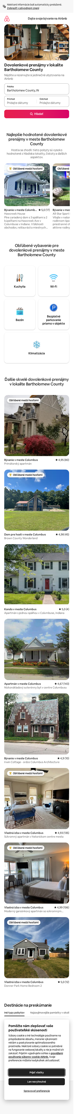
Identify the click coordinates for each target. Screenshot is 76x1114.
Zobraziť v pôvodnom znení (23, 8)
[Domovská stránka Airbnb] (7, 18)
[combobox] (36, 90)
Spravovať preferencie (37, 1091)
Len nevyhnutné (36, 1081)
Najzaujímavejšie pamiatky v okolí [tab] (49, 1012)
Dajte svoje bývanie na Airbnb (47, 18)
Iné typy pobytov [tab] (14, 1012)
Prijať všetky (37, 1072)
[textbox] (20, 103)
